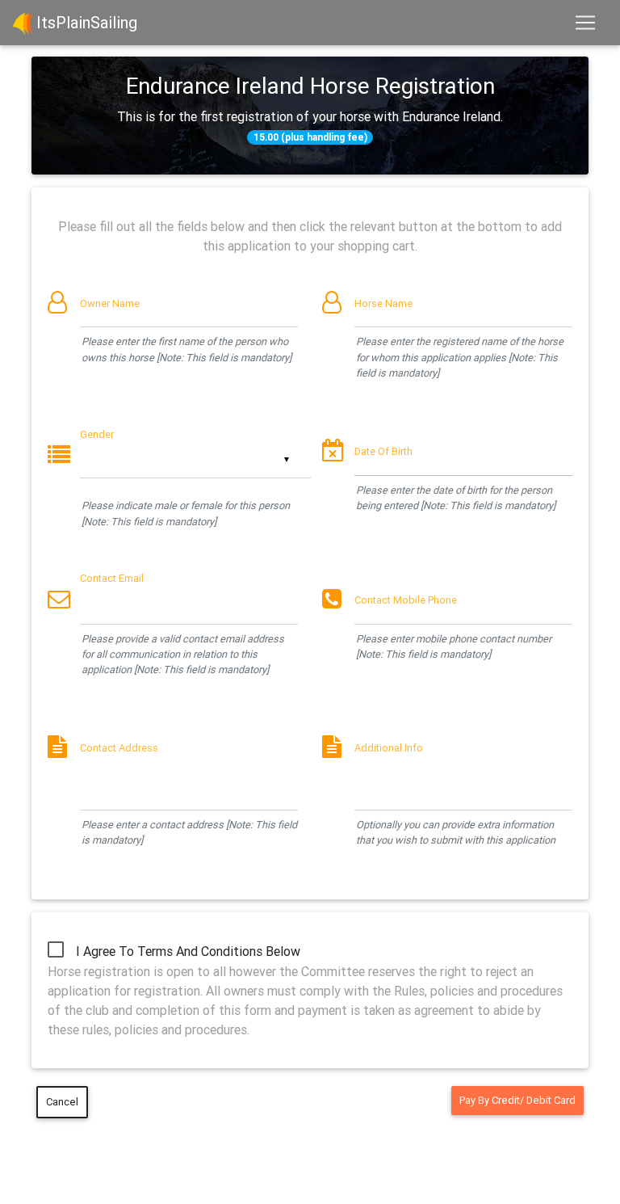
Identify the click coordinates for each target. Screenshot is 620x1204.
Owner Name (110, 303)
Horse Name (383, 303)
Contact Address (119, 748)
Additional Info (388, 748)
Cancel (62, 1102)
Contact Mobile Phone (405, 600)
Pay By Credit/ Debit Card (517, 1100)
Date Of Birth (383, 451)
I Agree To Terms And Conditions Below (188, 951)
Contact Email (112, 578)
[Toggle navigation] (585, 22)
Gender (97, 434)
